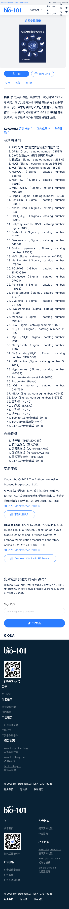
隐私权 (23, 789)
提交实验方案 (9, 706)
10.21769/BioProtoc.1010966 (22, 506)
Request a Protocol (51, 10)
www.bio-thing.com (14, 757)
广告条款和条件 (10, 735)
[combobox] (34, 611)
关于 (66, 10)
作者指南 (61, 9)
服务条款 (8, 789)
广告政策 (6, 730)
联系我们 (38, 789)
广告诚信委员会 (10, 724)
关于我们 (6, 694)
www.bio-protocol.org (16, 748)
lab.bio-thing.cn (12, 766)
